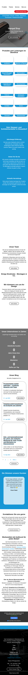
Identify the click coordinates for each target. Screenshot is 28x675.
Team (14, 645)
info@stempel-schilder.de (14, 657)
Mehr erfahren (14, 615)
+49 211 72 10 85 (14, 656)
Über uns (23, 7)
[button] (1, 33)
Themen (11, 7)
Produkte (4, 7)
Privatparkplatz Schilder (8, 548)
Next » (14, 459)
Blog (14, 647)
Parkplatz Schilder (21, 547)
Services (17, 7)
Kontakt (14, 649)
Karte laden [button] (14, 618)
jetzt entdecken (14, 37)
